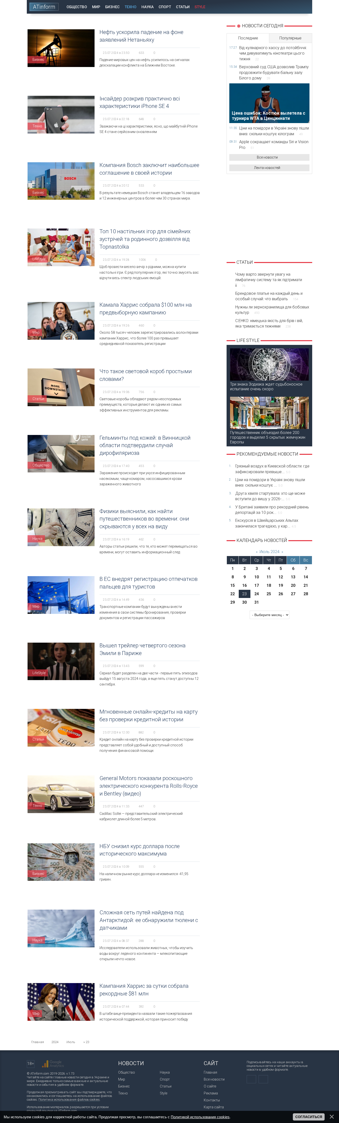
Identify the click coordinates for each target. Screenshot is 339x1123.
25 (269, 594)
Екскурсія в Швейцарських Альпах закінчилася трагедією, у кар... (266, 523)
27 (293, 594)
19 (280, 585)
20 (293, 585)
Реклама (211, 1093)
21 (306, 585)
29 (232, 602)
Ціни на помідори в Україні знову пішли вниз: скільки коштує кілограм (274, 131)
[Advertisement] (269, 216)
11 (269, 577)
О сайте (210, 1086)
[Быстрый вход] (291, 6)
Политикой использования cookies (200, 1117)
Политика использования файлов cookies (69, 1099)
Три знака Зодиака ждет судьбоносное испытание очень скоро (266, 386)
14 (306, 577)
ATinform (44, 7)
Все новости (267, 157)
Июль (71, 1042)
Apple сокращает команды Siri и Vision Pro (273, 144)
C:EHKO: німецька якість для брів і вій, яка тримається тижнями (269, 323)
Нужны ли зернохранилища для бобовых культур (272, 310)
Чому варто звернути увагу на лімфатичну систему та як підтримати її (268, 280)
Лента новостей (267, 168)
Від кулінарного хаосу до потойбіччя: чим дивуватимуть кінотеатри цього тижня (273, 53)
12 (280, 577)
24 (256, 594)
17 (256, 585)
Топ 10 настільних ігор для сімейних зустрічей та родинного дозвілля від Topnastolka (145, 239)
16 (244, 585)
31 (256, 602)
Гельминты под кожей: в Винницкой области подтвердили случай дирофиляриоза (145, 445)
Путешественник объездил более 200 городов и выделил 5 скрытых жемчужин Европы (267, 437)
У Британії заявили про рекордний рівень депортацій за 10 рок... (272, 510)
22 (232, 594)
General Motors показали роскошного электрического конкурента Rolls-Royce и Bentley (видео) (149, 786)
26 (280, 594)
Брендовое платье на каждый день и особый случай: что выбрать (269, 296)
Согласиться (308, 1117)
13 (293, 577)
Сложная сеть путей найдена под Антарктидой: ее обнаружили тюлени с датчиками (149, 920)
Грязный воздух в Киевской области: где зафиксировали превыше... (272, 469)
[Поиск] (305, 6)
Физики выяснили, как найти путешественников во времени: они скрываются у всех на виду (144, 519)
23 (244, 594)
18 (269, 585)
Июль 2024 (269, 551)
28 (306, 594)
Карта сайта (214, 1107)
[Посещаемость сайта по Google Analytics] (53, 1064)
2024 (54, 1042)
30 (244, 602)
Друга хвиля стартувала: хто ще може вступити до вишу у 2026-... (270, 496)
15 (232, 585)
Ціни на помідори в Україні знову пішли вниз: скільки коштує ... (270, 482)
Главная (210, 1072)
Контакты (212, 1100)
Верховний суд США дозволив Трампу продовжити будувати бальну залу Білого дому (274, 72)
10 (256, 577)
